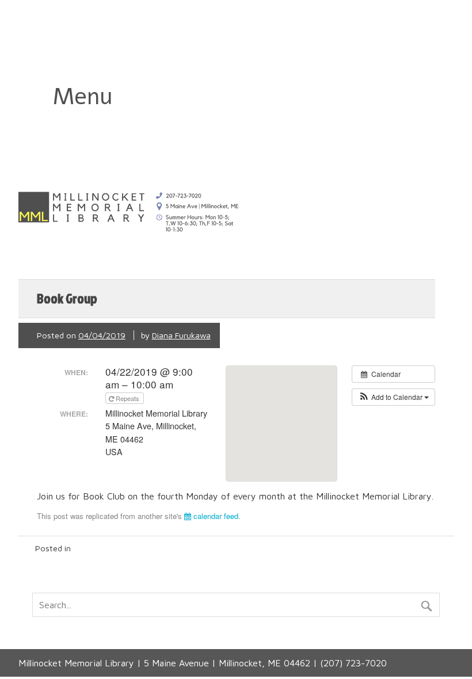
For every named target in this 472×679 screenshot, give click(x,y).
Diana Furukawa (181, 335)
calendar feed (214, 515)
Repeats (127, 398)
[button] (393, 397)
